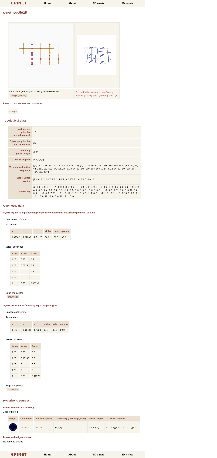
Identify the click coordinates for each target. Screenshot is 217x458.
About (72, 3)
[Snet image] (96, 74)
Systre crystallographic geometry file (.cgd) (96, 95)
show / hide (13, 297)
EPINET (19, 3)
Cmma (23, 219)
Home (47, 3)
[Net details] (13, 430)
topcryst (13, 111)
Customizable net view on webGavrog (94, 92)
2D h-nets (127, 3)
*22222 (38, 427)
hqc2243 (24, 427)
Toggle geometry (19, 95)
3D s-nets (98, 3)
